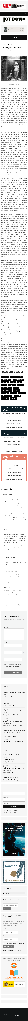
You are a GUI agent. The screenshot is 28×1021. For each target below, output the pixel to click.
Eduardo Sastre (12, 736)
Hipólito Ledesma (12, 747)
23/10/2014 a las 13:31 (8, 497)
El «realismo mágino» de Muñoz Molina (12, 752)
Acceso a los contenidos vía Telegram (12, 950)
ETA (19, 382)
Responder (17, 497)
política (14, 393)
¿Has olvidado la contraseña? (10, 810)
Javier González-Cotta (13, 754)
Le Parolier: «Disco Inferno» (9, 759)
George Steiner (7, 387)
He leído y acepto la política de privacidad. (14, 943)
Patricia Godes (11, 762)
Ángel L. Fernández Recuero (15, 725)
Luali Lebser (11, 772)
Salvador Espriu (7, 395)
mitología (5, 393)
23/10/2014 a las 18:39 (8, 571)
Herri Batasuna (6, 390)
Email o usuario (6, 791)
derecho (5, 382)
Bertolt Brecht (6, 379)
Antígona (5, 376)
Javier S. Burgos (12, 696)
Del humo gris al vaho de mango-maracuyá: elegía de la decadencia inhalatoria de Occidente (13, 743)
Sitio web (6, 657)
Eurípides (11, 385)
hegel (16, 387)
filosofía (20, 385)
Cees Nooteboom (18, 379)
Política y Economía (9, 44)
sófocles (5, 398)
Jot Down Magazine (13, 705)
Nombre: (5, 928)
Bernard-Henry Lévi (17, 376)
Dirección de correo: (8, 936)
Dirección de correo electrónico (11, 649)
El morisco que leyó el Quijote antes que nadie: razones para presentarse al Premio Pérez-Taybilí (14, 732)
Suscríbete (15, 812)
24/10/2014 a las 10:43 (9, 532)
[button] (14, 37)
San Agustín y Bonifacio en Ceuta (11, 777)
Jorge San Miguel (11, 50)
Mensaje (6, 627)
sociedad (17, 395)
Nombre (6, 642)
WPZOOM (17, 1015)
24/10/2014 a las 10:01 (9, 590)
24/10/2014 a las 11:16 (11, 560)
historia (16, 390)
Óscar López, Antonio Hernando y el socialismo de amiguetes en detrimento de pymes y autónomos (12, 721)
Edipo (12, 382)
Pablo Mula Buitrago (13, 780)
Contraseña (5, 797)
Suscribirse (25, 407)
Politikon (22, 393)
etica (4, 385)
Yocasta (13, 398)
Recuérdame (6, 803)
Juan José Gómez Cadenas (14, 715)
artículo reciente (8, 315)
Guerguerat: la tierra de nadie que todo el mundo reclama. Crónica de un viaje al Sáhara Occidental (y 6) (14, 768)
